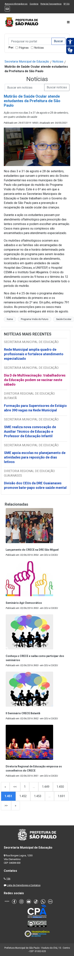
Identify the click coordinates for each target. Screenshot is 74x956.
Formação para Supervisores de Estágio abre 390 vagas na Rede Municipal (35, 408)
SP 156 (66, 4)
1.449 (45, 786)
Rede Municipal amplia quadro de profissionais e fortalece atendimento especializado (33, 354)
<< (15, 786)
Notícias (39, 48)
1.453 (37, 796)
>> (6, 805)
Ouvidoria (34, 4)
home (10, 319)
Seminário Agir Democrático (24, 602)
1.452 (23, 796)
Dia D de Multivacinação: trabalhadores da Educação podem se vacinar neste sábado (34, 379)
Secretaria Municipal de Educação (27, 61)
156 (8, 878)
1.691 (61, 796)
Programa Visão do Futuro (34, 319)
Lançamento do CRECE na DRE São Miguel (32, 549)
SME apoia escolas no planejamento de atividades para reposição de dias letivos (34, 457)
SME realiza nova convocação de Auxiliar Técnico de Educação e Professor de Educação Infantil (30, 431)
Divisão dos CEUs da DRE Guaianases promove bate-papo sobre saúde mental (35, 485)
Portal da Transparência (50, 4)
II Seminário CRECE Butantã (23, 713)
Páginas (24, 48)
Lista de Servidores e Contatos (23, 885)
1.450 (60, 786)
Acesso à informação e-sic (16, 4)
